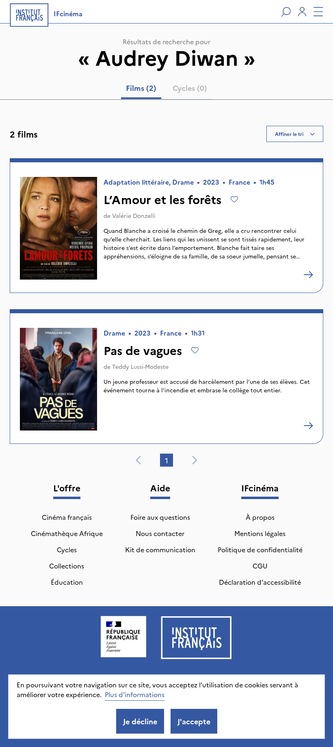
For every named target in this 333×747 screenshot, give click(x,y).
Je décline (140, 721)
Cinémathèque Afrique (67, 533)
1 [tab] (166, 460)
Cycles (67, 549)
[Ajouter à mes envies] (234, 199)
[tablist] (166, 89)
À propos (260, 516)
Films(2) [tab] (141, 88)
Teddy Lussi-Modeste (140, 366)
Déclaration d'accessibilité (260, 581)
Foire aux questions (160, 516)
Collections (66, 565)
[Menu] (318, 12)
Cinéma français (67, 516)
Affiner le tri (289, 133)
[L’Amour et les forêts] (308, 275)
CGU (260, 565)
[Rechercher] (286, 12)
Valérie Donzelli (134, 215)
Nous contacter (160, 533)
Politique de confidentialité (260, 549)
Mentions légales (259, 533)
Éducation (67, 581)
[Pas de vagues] (308, 426)
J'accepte (193, 721)
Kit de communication (160, 549)
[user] (302, 12)
